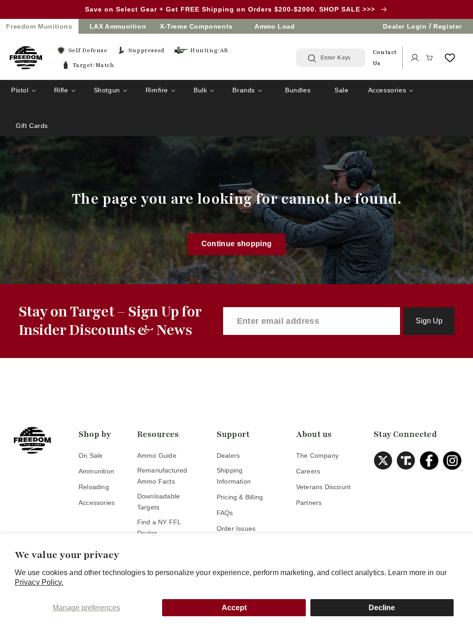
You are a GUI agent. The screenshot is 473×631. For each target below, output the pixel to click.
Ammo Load (275, 26)
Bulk (200, 90)
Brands (243, 90)
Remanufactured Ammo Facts (162, 476)
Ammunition (96, 471)
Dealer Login (404, 26)
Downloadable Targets (158, 501)
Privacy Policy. (39, 582)
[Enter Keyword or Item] (312, 58)
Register (447, 26)
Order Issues (236, 528)
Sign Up (429, 321)
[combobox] (338, 57)
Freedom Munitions (39, 26)
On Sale (91, 455)
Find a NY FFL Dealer (159, 527)
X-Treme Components (196, 26)
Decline (382, 608)
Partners (309, 502)
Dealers (228, 455)
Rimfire (157, 90)
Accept (234, 608)
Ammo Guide (156, 455)
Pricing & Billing (240, 497)
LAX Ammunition (118, 26)
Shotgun (107, 90)
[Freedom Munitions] (26, 58)
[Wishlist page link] (450, 58)
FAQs (225, 512)
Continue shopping (236, 244)
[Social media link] (385, 460)
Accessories (387, 90)
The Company (317, 455)
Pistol (20, 90)
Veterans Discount (323, 487)
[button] (429, 57)
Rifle (61, 90)
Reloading (94, 487)
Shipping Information (234, 476)
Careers (308, 471)
